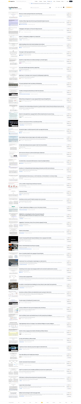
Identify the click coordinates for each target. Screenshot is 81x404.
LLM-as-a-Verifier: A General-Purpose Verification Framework (30, 183)
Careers (36, 402)
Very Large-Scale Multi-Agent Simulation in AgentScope (29, 67)
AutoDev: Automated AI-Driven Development (27, 361)
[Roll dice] (50, 7)
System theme (12, 402)
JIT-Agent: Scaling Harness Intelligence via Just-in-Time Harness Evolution (32, 207)
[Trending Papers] (63, 7)
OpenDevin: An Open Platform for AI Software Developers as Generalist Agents (33, 59)
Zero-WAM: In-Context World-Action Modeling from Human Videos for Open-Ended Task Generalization (38, 284)
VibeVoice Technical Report (24, 230)
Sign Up (71, 1)
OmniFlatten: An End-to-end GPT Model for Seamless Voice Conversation (32, 199)
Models (36, 1)
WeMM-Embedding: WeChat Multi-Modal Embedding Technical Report (32, 44)
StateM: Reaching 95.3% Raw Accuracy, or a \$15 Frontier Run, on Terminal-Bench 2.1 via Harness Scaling (38, 175)
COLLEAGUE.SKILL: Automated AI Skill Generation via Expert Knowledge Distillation (34, 160)
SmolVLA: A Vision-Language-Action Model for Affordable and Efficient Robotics (33, 330)
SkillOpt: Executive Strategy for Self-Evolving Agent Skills (29, 392)
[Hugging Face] (42, 402)
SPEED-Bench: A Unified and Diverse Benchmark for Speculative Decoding (32, 377)
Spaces (45, 1)
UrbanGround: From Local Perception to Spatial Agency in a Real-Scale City (32, 261)
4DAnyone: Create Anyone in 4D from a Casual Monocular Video (30, 121)
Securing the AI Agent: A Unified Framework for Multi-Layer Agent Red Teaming (33, 129)
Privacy (24, 402)
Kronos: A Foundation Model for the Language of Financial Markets (31, 253)
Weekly (59, 7)
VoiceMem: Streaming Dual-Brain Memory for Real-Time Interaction (31, 90)
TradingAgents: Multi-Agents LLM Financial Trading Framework (30, 28)
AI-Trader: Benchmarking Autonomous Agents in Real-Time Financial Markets (33, 144)
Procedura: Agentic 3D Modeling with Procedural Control (29, 300)
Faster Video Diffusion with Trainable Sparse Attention (29, 354)
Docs (54, 1)
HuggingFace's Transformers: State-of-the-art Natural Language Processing (33, 222)
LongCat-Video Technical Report (25, 385)
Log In (67, 1)
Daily (56, 7)
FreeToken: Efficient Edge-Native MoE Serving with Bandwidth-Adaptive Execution (34, 20)
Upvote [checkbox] (69, 20)
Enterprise (58, 1)
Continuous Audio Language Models (25, 276)
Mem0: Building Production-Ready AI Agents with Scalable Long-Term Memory (33, 137)
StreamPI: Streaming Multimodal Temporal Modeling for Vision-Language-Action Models (35, 237)
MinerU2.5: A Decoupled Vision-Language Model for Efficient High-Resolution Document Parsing (36, 113)
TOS (18, 402)
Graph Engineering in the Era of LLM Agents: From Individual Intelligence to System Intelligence (36, 323)
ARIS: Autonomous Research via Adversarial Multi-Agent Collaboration (32, 152)
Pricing (62, 1)
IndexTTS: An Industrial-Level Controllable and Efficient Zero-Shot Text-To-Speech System (35, 369)
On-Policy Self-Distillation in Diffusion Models (27, 338)
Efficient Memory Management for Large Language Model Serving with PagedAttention (35, 98)
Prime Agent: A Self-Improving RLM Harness (27, 51)
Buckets (50, 1)
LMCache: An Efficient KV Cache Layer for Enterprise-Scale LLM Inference (32, 307)
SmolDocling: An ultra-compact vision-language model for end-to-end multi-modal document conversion (38, 268)
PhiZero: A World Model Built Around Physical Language (29, 245)
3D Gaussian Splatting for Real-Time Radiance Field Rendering (30, 83)
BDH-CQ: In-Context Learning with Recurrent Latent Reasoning (30, 13)
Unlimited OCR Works (23, 191)
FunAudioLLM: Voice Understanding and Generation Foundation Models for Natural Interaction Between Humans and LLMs (41, 106)
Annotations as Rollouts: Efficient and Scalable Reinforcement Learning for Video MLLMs (35, 292)
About (30, 402)
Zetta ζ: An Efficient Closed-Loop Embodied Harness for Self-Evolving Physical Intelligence (35, 315)
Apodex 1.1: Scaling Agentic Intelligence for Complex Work (29, 36)
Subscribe (48, 3)
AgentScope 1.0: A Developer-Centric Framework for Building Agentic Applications (34, 75)
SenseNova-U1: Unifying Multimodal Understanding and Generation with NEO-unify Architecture (36, 168)
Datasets (40, 1)
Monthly (61, 7)
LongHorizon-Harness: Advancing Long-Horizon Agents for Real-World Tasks (33, 346)
